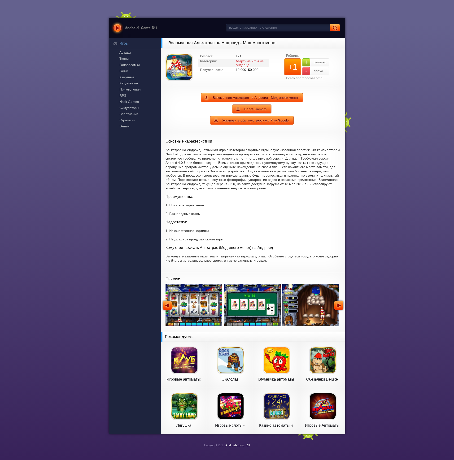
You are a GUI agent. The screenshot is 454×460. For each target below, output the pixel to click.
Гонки (123, 71)
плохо (314, 70)
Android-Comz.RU (237, 445)
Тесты (124, 59)
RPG (123, 95)
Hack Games (129, 102)
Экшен (124, 126)
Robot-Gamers (255, 109)
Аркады (125, 52)
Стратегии (127, 120)
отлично (315, 62)
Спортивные (129, 114)
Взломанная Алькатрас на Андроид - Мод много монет (255, 98)
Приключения (130, 89)
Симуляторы (129, 108)
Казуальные (128, 83)
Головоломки (129, 65)
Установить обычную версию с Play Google (255, 120)
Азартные (126, 77)
